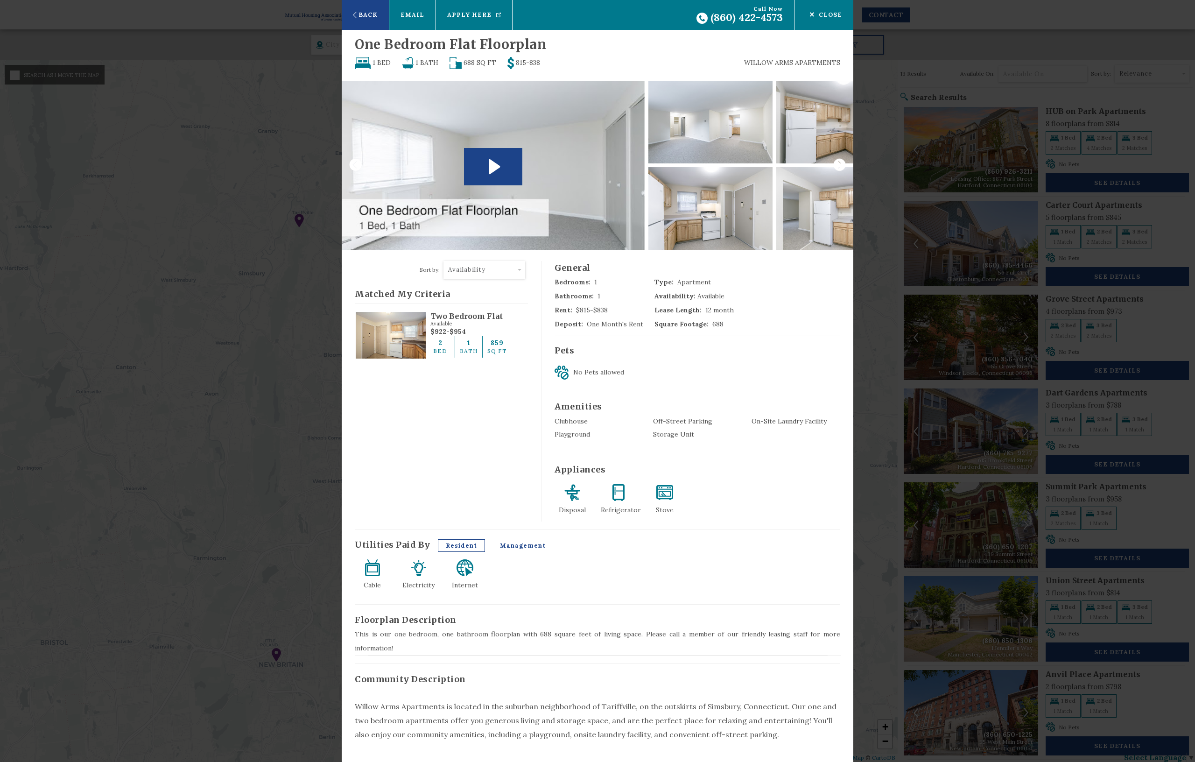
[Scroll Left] (352, 165)
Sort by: (430, 269)
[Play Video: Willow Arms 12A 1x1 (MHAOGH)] (493, 166)
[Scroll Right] (843, 165)
